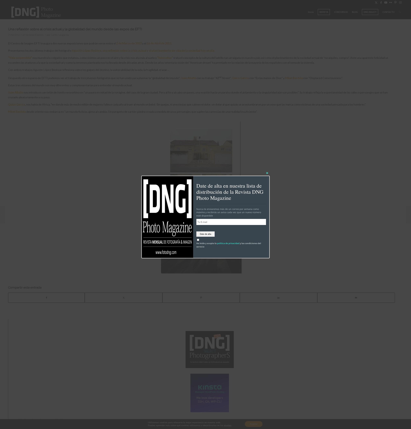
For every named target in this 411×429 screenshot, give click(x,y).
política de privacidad (228, 243)
